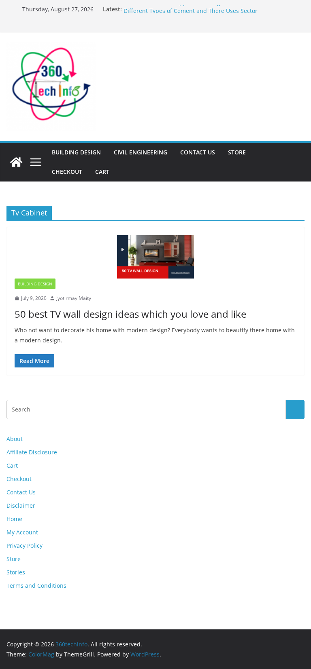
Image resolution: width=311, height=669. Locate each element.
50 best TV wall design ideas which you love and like (130, 314)
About (14, 439)
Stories (15, 572)
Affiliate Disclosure (31, 452)
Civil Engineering (140, 152)
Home (14, 519)
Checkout (67, 171)
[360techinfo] (16, 162)
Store (237, 152)
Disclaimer (20, 505)
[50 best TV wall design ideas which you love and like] (155, 257)
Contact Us (197, 152)
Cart (102, 171)
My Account (22, 532)
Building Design (76, 152)
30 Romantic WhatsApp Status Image (174, 7)
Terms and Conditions (36, 585)
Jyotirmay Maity (73, 298)
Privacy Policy (24, 545)
